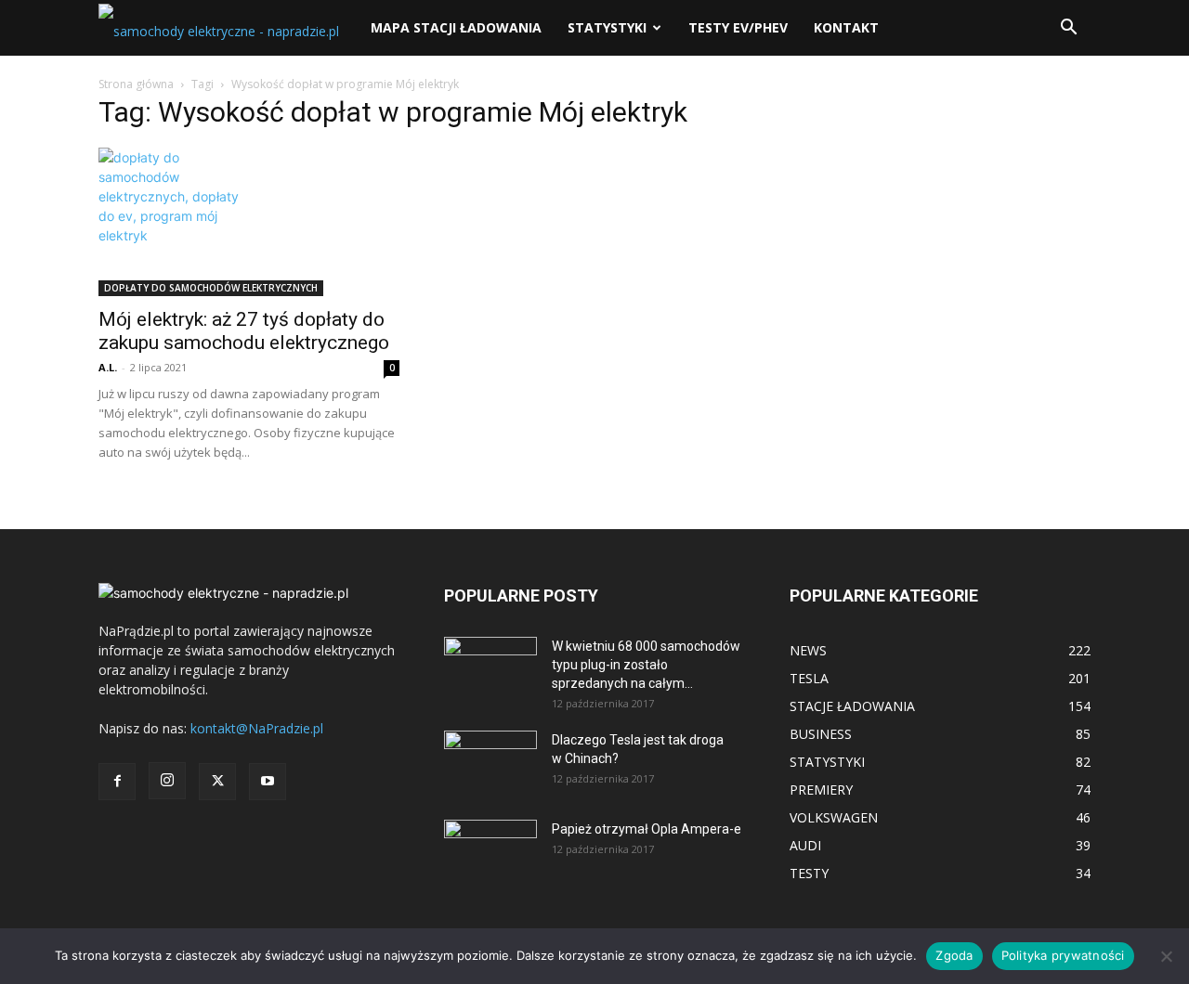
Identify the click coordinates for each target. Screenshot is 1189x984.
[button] (1068, 29)
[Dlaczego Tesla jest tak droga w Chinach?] (490, 763)
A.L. (107, 367)
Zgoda (954, 955)
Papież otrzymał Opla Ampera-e (646, 829)
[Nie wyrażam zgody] (1165, 956)
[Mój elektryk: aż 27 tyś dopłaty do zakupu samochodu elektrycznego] (248, 222)
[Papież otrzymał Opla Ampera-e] (490, 843)
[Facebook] (117, 781)
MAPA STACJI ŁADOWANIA (456, 27)
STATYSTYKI (607, 27)
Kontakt (846, 27)
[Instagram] (167, 780)
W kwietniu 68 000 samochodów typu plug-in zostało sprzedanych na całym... (646, 665)
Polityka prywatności (1063, 955)
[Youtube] (267, 781)
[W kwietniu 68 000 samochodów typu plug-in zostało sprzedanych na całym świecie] (490, 663)
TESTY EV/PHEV (738, 27)
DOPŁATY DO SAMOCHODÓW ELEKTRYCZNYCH (211, 287)
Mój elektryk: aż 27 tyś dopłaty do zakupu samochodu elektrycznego (243, 331)
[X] (217, 781)
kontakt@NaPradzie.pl (256, 728)
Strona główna (136, 84)
